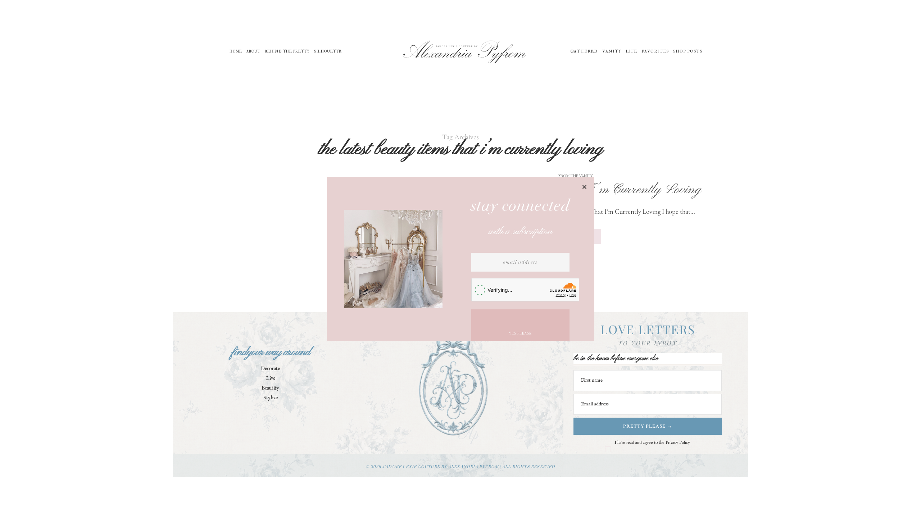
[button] (584, 187)
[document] (460, 259)
